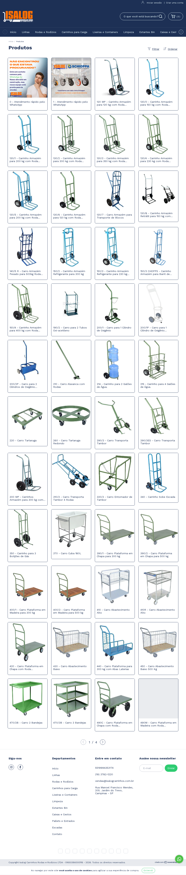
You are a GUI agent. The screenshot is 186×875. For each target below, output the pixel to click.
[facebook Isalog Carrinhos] (20, 767)
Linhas (26, 32)
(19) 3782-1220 (104, 774)
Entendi (148, 870)
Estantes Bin (147, 32)
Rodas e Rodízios (45, 32)
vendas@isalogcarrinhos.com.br (114, 780)
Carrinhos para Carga (74, 32)
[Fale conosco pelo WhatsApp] (179, 859)
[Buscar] (160, 16)
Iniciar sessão (154, 2)
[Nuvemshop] (166, 863)
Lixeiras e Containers (105, 32)
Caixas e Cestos (169, 32)
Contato (57, 834)
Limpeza (128, 32)
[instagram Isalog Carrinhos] (11, 767)
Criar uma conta (174, 2)
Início (13, 32)
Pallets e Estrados (63, 820)
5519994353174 (104, 767)
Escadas (57, 827)
